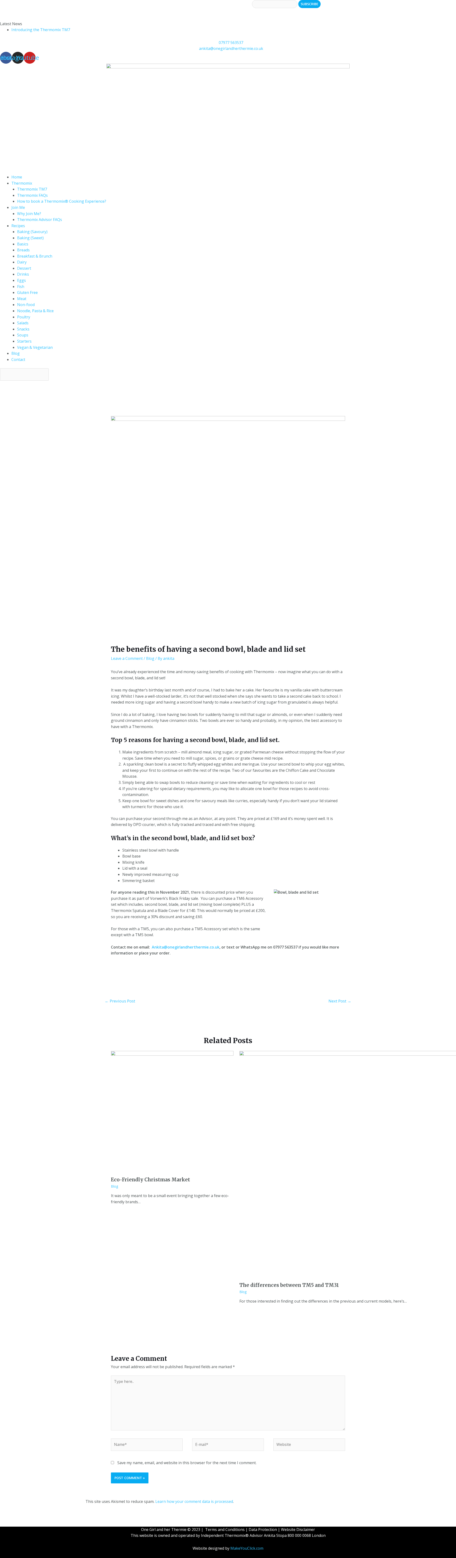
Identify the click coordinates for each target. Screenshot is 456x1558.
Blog (15, 353)
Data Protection (263, 1529)
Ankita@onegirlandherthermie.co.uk (185, 947)
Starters (24, 341)
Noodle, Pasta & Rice (35, 310)
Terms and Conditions (225, 1529)
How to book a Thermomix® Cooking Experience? (61, 201)
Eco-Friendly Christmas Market (150, 1180)
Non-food (26, 304)
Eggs (21, 280)
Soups (22, 335)
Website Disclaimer (298, 1529)
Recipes (18, 225)
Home (16, 177)
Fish (20, 286)
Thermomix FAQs (32, 195)
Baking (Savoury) (32, 231)
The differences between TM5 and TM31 (289, 1285)
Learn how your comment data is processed (194, 1501)
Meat (21, 298)
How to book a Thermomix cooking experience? (42, 11)
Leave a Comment (127, 658)
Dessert (24, 268)
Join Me (18, 207)
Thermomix (21, 183)
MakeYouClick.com (246, 1548)
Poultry (23, 317)
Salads (22, 323)
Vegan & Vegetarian (35, 347)
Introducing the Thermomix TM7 (40, 29)
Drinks (23, 274)
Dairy (22, 262)
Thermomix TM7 (32, 189)
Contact (18, 359)
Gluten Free (27, 292)
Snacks (23, 329)
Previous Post (120, 1001)
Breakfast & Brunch (34, 256)
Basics (22, 244)
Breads (23, 250)
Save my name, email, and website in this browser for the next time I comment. (186, 1462)
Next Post (339, 1001)
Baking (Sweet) (30, 237)
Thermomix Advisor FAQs (39, 219)
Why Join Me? (29, 213)
